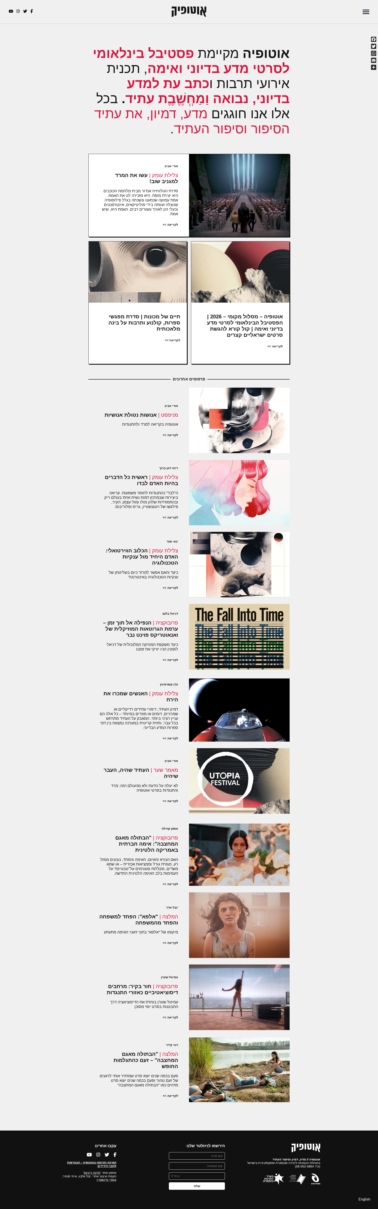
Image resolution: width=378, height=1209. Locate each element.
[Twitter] (373, 46)
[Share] (373, 67)
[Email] (373, 60)
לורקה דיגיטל (92, 1172)
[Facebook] (373, 39)
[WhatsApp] (373, 53)
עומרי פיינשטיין (106, 1179)
